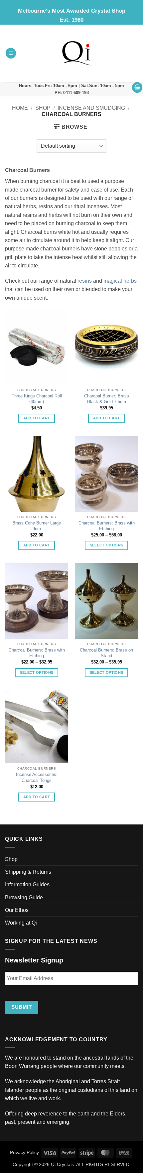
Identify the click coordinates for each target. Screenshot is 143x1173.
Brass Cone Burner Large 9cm (36, 525)
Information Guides (27, 884)
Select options (106, 545)
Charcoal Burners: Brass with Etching (106, 525)
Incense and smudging (91, 108)
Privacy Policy (24, 1152)
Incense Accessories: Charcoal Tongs (37, 777)
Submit (21, 1007)
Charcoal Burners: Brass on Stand (106, 653)
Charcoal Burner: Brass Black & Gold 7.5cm (106, 398)
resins (84, 281)
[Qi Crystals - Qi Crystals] (77, 53)
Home (20, 108)
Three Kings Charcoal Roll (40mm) (37, 398)
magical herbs (120, 281)
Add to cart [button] (36, 418)
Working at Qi (21, 923)
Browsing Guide (24, 897)
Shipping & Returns (28, 872)
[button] (11, 53)
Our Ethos (17, 910)
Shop (43, 108)
